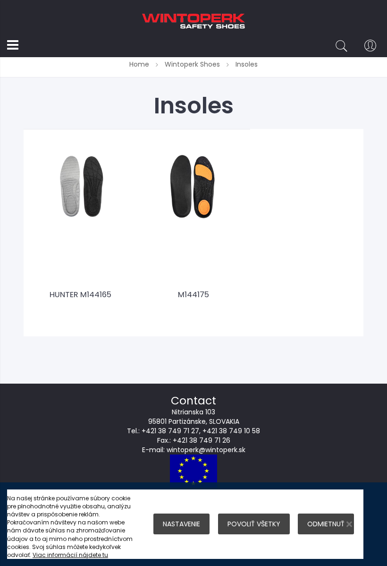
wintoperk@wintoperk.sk (206, 450)
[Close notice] (349, 524)
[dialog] (193, 524)
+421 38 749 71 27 (170, 431)
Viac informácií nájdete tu (70, 555)
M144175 (193, 294)
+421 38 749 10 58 (231, 431)
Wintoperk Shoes (193, 64)
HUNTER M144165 (80, 294)
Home (140, 64)
